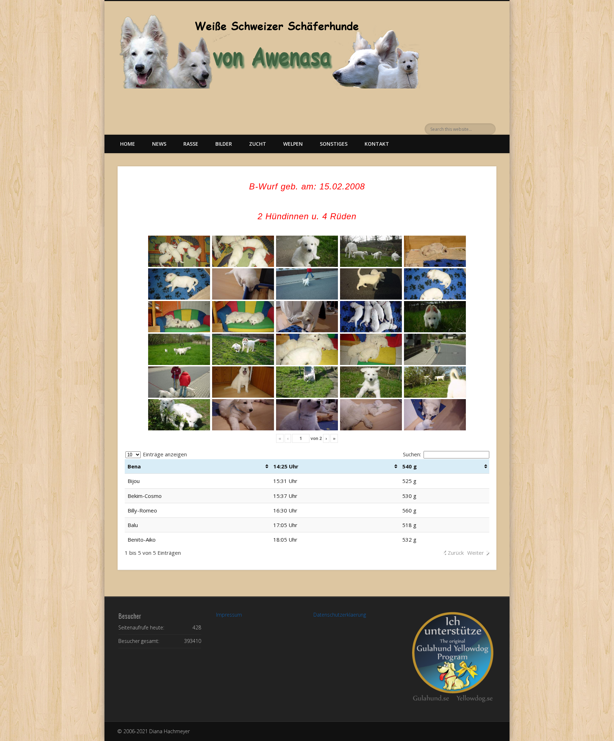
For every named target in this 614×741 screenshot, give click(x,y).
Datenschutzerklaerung (339, 614)
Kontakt (377, 143)
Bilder (223, 143)
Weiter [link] (475, 552)
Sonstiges (334, 143)
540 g (409, 466)
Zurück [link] (456, 552)
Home (127, 143)
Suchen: (412, 454)
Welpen (293, 143)
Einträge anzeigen (164, 454)
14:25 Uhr (285, 466)
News (159, 143)
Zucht (257, 143)
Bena (134, 466)
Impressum (229, 614)
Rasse (190, 143)
